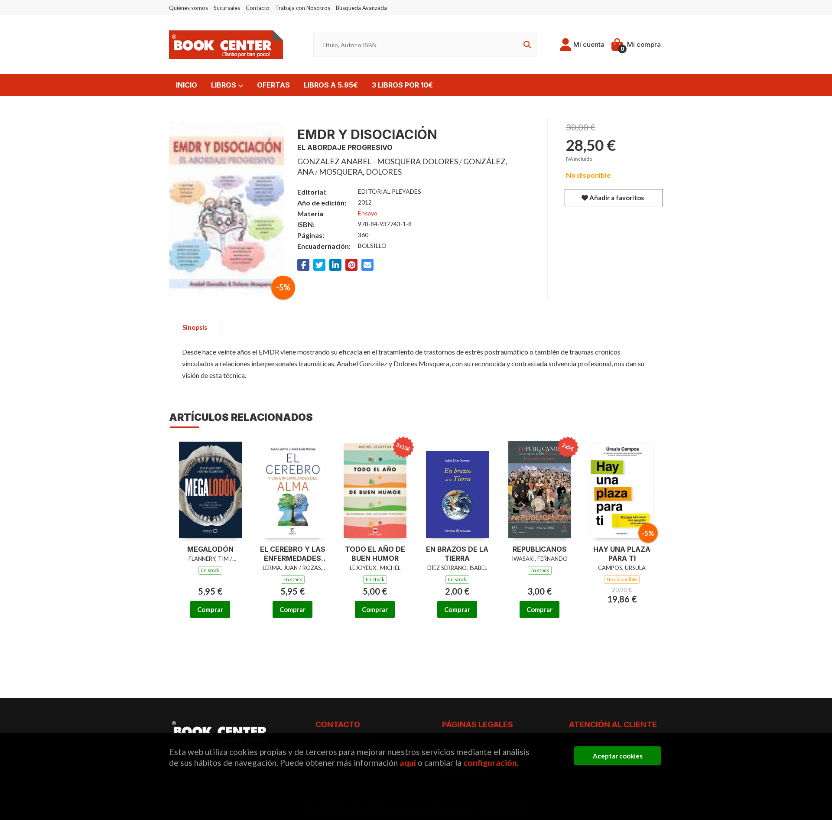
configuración (490, 763)
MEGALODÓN (210, 549)
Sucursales (227, 7)
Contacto (258, 7)
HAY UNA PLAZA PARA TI (621, 554)
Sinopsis (194, 327)
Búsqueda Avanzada (361, 7)
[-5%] (622, 489)
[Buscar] (525, 45)
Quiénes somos (188, 7)
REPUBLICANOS (540, 549)
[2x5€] (539, 489)
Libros (224, 85)
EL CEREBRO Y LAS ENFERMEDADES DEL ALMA (292, 554)
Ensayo (367, 213)
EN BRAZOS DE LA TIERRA (457, 554)
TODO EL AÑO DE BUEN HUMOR (375, 554)
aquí (408, 763)
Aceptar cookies (618, 756)
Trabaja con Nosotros (302, 7)
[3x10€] (375, 489)
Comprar (210, 609)
